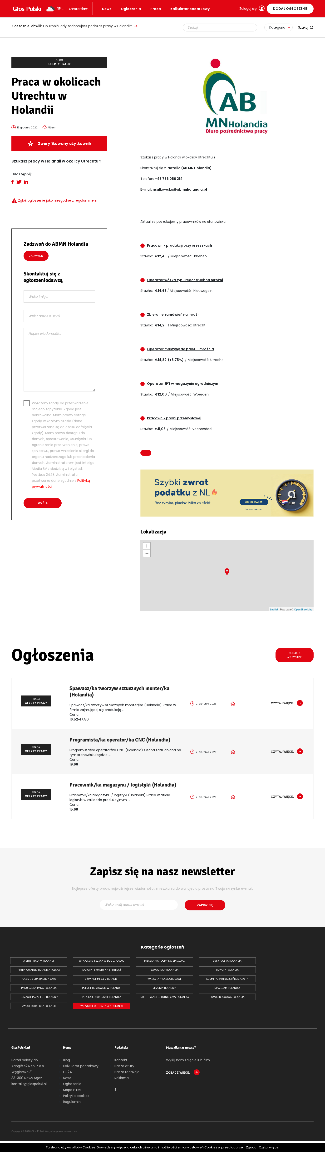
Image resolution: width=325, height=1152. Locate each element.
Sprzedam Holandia (227, 988)
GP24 (67, 1072)
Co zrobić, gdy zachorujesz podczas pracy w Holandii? (71, 26)
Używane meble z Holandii (101, 979)
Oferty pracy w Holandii (38, 961)
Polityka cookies (76, 1095)
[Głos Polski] (26, 8)
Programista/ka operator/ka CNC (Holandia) (119, 739)
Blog (66, 1060)
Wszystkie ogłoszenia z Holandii (101, 1006)
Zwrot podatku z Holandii (39, 1006)
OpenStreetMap (303, 609)
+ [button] (146, 546)
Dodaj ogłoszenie (290, 8)
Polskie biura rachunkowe (38, 979)
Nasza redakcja (126, 1072)
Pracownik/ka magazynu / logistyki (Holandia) (122, 785)
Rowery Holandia (227, 970)
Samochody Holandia (164, 970)
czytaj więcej (283, 703)
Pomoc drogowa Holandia (227, 997)
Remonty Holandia (164, 988)
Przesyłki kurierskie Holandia (101, 997)
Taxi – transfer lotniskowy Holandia (164, 997)
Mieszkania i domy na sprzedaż (164, 961)
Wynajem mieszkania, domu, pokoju (101, 961)
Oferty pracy (59, 62)
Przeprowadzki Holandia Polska (39, 970)
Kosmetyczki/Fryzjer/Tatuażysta (227, 979)
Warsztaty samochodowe (164, 979)
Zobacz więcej (178, 1073)
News (106, 8)
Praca (155, 8)
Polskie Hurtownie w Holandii (101, 988)
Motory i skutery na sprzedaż (101, 970)
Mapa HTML (72, 1089)
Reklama (121, 1078)
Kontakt (120, 1060)
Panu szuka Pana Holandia (39, 988)
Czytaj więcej (269, 1147)
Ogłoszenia (131, 8)
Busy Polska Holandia (227, 961)
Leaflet (274, 609)
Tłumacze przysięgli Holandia (38, 997)
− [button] (146, 553)
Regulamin (72, 1101)
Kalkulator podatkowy (190, 8)
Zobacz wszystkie (294, 655)
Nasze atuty (124, 1066)
